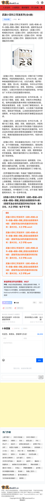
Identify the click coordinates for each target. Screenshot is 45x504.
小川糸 (6, 451)
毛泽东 (30, 458)
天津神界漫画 (27, 447)
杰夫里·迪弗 (33, 454)
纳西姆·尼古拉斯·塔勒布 (20, 464)
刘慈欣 (14, 441)
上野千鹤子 (7, 437)
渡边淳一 (20, 461)
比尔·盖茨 (21, 458)
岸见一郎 (21, 451)
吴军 (5, 447)
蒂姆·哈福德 (35, 464)
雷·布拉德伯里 (23, 475)
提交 (39, 360)
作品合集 (6, 19)
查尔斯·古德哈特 (9, 458)
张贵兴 (14, 454)
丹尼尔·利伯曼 (19, 437)
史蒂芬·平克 (37, 444)
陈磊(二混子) (31, 471)
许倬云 (18, 468)
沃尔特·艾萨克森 (9, 461)
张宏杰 (6, 454)
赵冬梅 (39, 468)
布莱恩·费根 (32, 451)
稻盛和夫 (6, 464)
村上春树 (23, 454)
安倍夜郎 (38, 447)
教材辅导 (25, 7)
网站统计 (22, 500)
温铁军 (29, 461)
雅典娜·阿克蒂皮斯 (9, 475)
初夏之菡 (30, 441)
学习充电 (35, 7)
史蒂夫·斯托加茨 (25, 444)
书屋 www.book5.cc (28, 498)
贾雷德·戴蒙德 (28, 468)
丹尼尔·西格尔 (31, 437)
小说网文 (16, 7)
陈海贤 (21, 471)
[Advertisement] (22, 405)
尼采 (13, 451)
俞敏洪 (6, 441)
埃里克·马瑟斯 (14, 447)
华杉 (38, 441)
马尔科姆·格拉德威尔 (10, 478)
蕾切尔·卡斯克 (8, 468)
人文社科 (6, 7)
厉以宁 (6, 444)
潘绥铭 (38, 461)
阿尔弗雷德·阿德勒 (9, 471)
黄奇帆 (22, 478)
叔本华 (14, 444)
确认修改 (40, 334)
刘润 (21, 441)
